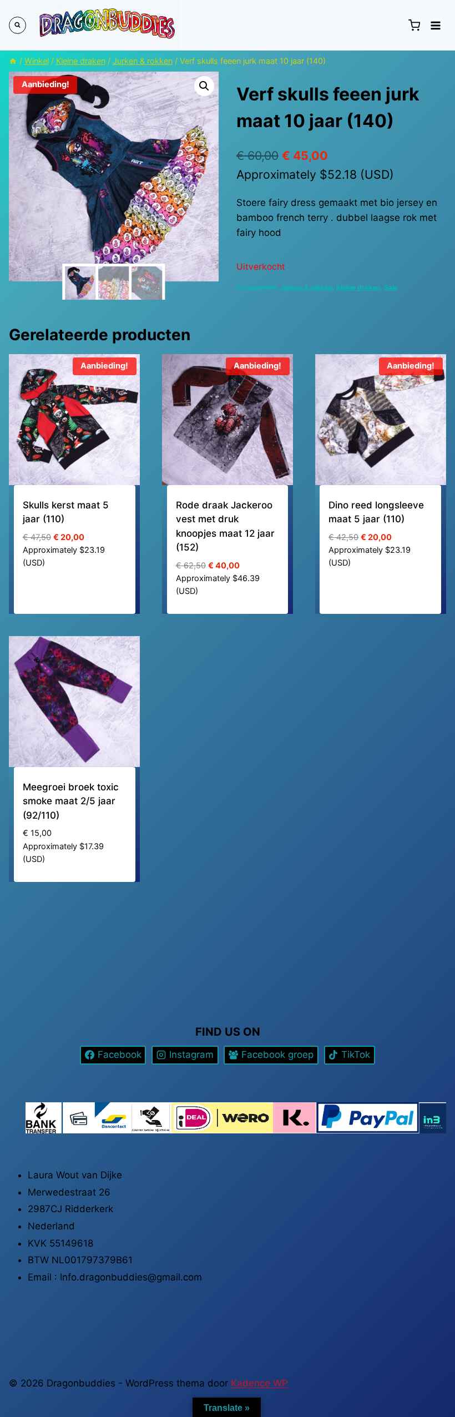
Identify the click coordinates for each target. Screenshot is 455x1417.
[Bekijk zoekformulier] (17, 25)
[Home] (13, 60)
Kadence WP (259, 1383)
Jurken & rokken (306, 287)
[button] (204, 86)
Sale (391, 287)
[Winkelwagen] (414, 25)
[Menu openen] (436, 25)
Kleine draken (358, 287)
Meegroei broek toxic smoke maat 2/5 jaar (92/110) (71, 801)
